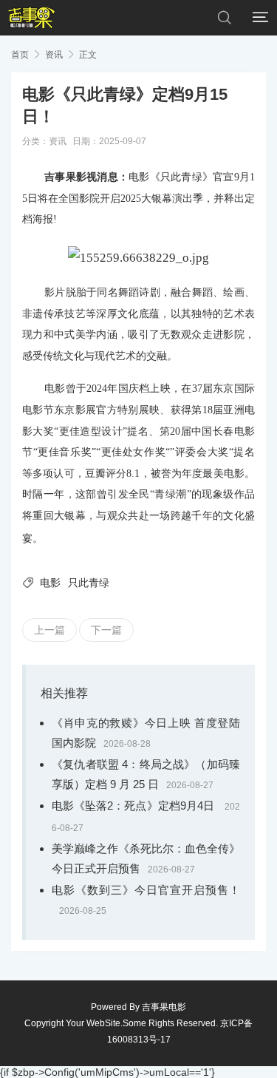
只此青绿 (88, 583)
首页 (20, 55)
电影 (50, 583)
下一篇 (106, 630)
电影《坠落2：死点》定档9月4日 (134, 805)
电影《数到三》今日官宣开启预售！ (146, 890)
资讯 (54, 55)
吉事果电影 (164, 1007)
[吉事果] (31, 17)
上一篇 (49, 630)
